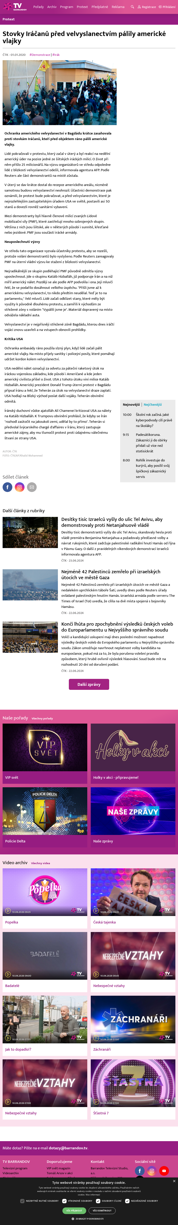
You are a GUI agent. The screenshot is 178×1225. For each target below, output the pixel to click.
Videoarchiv (11, 1173)
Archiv (51, 7)
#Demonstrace (40, 55)
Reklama (118, 7)
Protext (82, 7)
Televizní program (15, 1168)
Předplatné (100, 7)
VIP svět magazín (58, 1168)
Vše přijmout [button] (74, 1210)
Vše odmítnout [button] (102, 1210)
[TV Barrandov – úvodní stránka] (15, 6)
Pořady (38, 7)
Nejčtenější (153, 405)
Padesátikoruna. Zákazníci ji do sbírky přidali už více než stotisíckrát (151, 443)
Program (66, 7)
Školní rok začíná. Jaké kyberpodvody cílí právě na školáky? (154, 420)
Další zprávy (89, 684)
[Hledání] (133, 7)
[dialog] (89, 1201)
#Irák (56, 55)
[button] (89, 1219)
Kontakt (97, 1161)
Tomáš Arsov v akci (60, 1173)
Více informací (93, 1194)
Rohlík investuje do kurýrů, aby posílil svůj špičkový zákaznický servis (153, 468)
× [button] (174, 1181)
